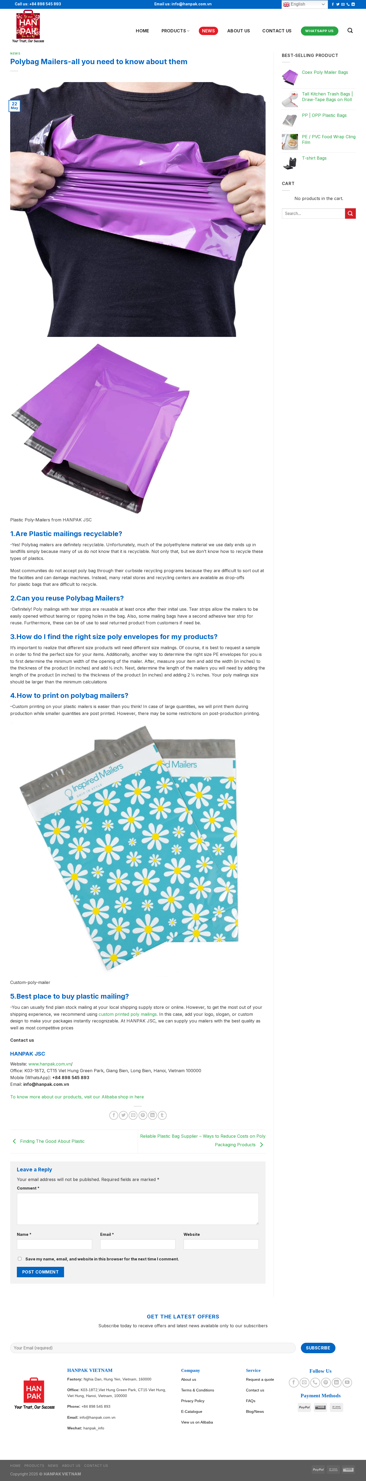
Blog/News (255, 1411)
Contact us (277, 30)
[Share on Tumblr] (162, 1115)
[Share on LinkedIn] (152, 1115)
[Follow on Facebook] (332, 4)
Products (174, 30)
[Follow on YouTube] (347, 1382)
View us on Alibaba (197, 1422)
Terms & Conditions (197, 1390)
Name (24, 1234)
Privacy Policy (192, 1401)
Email (107, 1234)
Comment (28, 1188)
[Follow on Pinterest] (326, 1382)
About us (188, 1379)
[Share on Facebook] (113, 1115)
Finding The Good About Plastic (52, 1141)
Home (142, 30)
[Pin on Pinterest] (143, 1115)
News (208, 30)
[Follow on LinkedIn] (353, 4)
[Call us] (348, 4)
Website (192, 1234)
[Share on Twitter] (123, 1115)
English (297, 4)
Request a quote (260, 1379)
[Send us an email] (343, 4)
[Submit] (350, 213)
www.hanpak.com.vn (49, 1064)
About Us (238, 30)
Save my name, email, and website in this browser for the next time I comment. (102, 1259)
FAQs (250, 1401)
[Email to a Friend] (133, 1115)
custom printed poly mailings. (128, 1014)
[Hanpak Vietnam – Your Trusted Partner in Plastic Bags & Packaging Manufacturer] (36, 26)
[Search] (350, 30)
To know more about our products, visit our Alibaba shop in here (77, 1096)
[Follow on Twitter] (337, 4)
